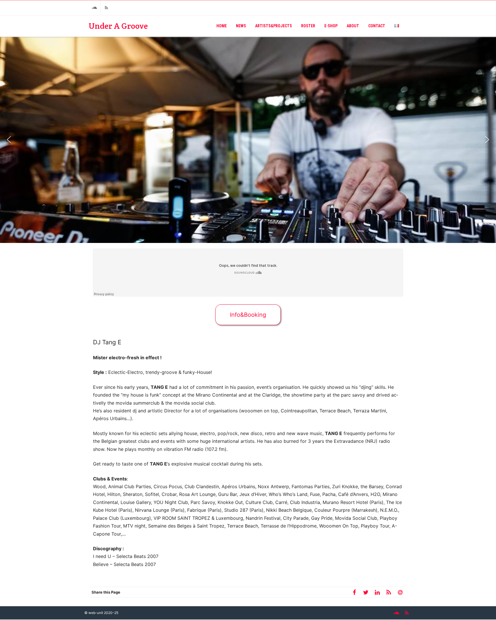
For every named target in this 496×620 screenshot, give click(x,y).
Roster (308, 26)
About (353, 26)
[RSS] (106, 7)
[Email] (400, 592)
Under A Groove (118, 26)
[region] (248, 139)
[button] (8, 139)
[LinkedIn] (377, 592)
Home (221, 26)
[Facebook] (354, 592)
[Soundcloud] (94, 7)
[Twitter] (365, 592)
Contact (376, 26)
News (241, 26)
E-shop (331, 26)
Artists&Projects (273, 26)
